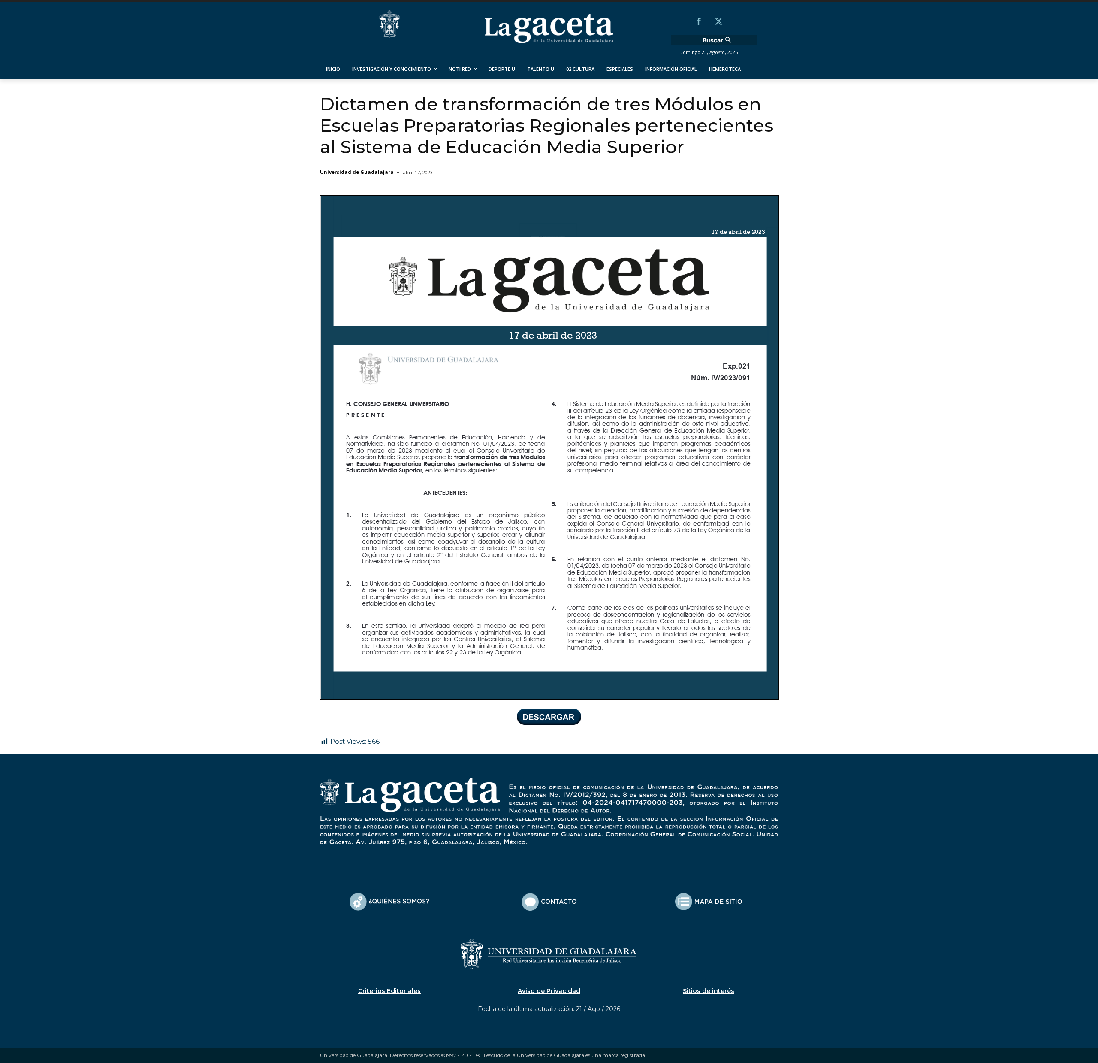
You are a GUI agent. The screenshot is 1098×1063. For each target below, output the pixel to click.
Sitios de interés (708, 991)
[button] (718, 40)
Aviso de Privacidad (549, 991)
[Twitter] (718, 22)
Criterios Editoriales (389, 991)
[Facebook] (698, 22)
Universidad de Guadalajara (357, 172)
